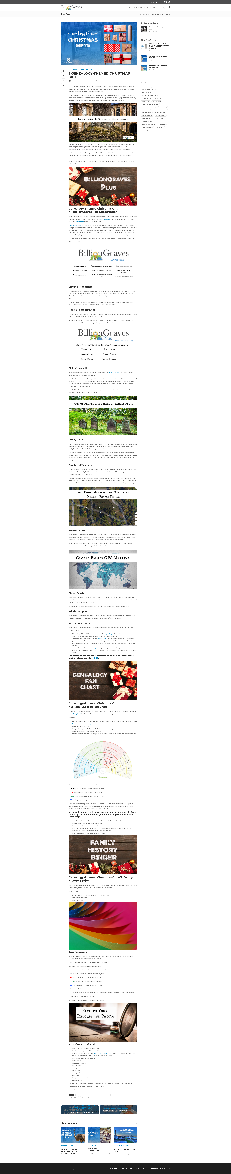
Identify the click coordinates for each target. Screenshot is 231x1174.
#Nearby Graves (85, 1097)
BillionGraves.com (135, 7)
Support (153, 7)
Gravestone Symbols (122, 1147)
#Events (158, 98)
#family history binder (92, 1095)
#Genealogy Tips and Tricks (150, 104)
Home (125, 7)
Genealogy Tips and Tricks (81, 1107)
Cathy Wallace (75, 81)
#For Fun (145, 101)
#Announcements (158, 87)
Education (73, 69)
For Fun (81, 69)
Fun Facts (74, 1145)
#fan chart (105, 1095)
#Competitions (147, 92)
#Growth (163, 107)
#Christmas (79, 1095)
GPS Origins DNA (95, 648)
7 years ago (97, 1153)
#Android (145, 87)
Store (146, 7)
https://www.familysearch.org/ (81, 724)
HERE (95, 658)
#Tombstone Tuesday (148, 124)
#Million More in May (159, 110)
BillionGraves (80, 221)
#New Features (146, 112)
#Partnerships (147, 115)
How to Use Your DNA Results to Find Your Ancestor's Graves (83, 1113)
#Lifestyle (145, 110)
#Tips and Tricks (147, 121)
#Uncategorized (147, 127)
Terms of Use (153, 1168)
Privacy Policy (165, 1168)
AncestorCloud (101, 638)
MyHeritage (109, 634)
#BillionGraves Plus (148, 89)
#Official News (160, 112)
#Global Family (73, 1097)
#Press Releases (160, 115)
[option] (73, 1142)
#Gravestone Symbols (149, 107)
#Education (146, 98)
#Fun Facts (157, 101)
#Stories (159, 118)
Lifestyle (145, 14)
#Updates (160, 127)
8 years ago (82, 81)
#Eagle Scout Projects (149, 95)
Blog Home (113, 1168)
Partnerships (84, 1108)
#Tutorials (163, 124)
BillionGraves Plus (75, 225)
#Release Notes (147, 118)
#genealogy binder (116, 1095)
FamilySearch (77, 714)
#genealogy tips (130, 1095)
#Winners (145, 130)
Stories (74, 1110)
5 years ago (71, 1157)
